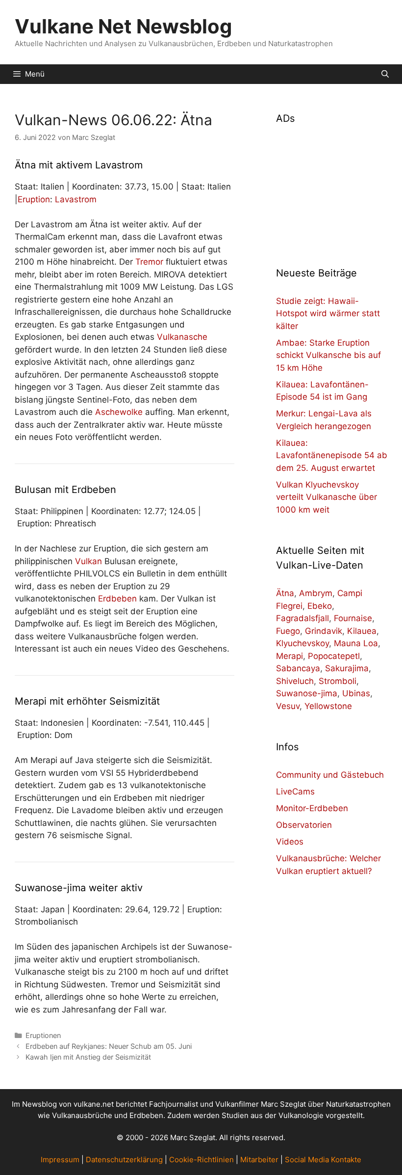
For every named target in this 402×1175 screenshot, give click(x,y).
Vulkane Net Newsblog (123, 26)
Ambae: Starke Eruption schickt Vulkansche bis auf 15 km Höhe (328, 355)
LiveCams (295, 791)
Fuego (288, 631)
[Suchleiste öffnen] (385, 74)
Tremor (149, 262)
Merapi (289, 656)
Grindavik (323, 631)
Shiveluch (295, 681)
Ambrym (315, 593)
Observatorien (304, 825)
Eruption (34, 199)
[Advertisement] (331, 189)
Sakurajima (347, 668)
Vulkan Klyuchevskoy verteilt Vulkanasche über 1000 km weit (326, 497)
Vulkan (88, 561)
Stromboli (337, 681)
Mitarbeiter (259, 1159)
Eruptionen (43, 1035)
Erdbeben (117, 598)
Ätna (285, 593)
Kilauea (362, 631)
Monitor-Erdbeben (312, 808)
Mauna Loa (356, 643)
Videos (289, 842)
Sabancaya (298, 668)
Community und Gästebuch (330, 775)
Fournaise (353, 618)
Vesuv (288, 706)
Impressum (60, 1159)
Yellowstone (328, 706)
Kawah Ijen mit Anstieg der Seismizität (88, 1057)
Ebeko (319, 606)
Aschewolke (119, 412)
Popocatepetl (334, 656)
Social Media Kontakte (323, 1159)
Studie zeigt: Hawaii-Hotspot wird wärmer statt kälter (328, 313)
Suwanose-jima (306, 693)
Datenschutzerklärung (124, 1159)
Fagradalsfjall (302, 618)
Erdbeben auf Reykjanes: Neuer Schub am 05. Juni (108, 1046)
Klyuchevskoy (302, 643)
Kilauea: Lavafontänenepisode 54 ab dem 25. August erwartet (331, 455)
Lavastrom (76, 199)
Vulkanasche (182, 337)
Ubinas (356, 693)
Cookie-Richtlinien (201, 1159)
